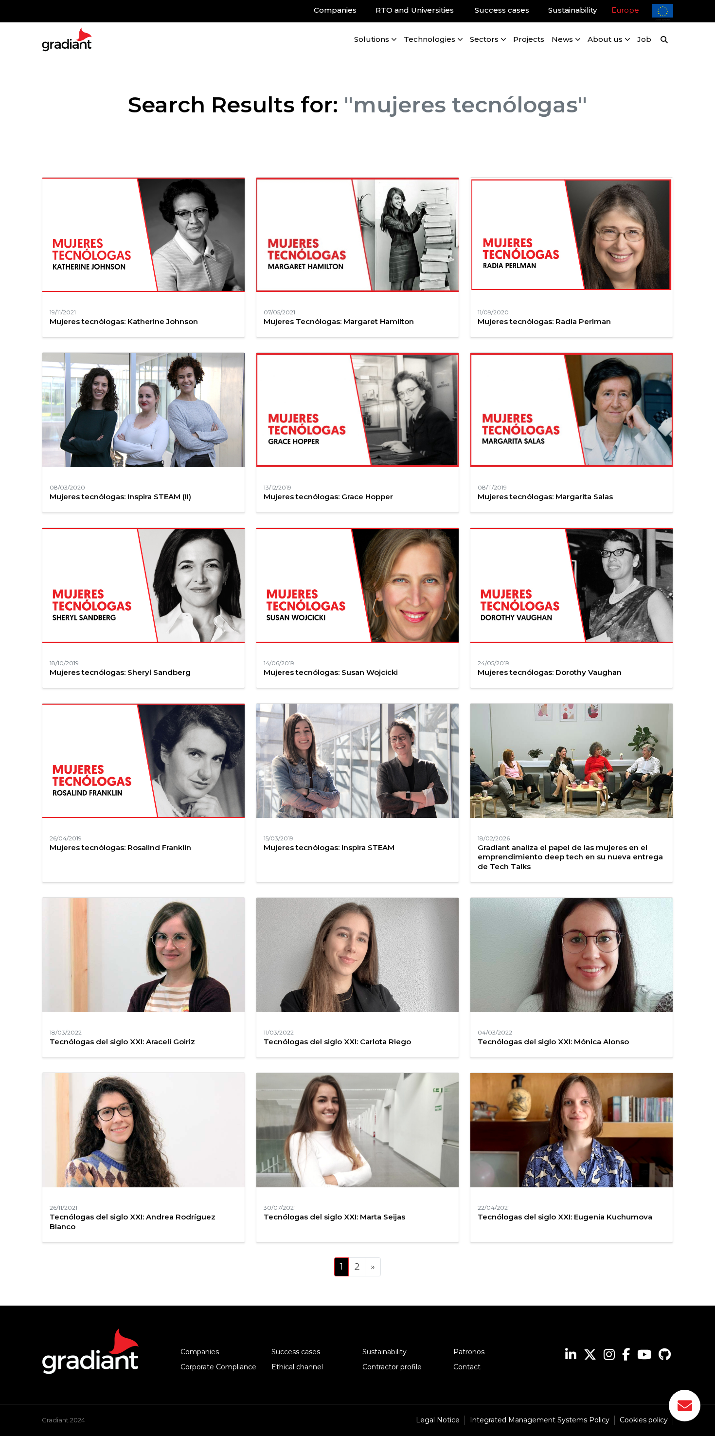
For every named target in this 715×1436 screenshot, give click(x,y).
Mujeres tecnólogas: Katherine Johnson (124, 321)
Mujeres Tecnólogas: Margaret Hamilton (339, 321)
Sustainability (384, 1351)
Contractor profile (392, 1367)
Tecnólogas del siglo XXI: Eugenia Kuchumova (565, 1216)
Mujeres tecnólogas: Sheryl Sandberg (120, 672)
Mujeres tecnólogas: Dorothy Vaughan (550, 672)
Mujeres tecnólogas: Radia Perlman (544, 321)
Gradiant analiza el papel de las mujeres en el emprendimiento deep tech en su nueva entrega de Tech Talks (570, 857)
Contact (467, 1367)
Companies (199, 1351)
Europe (625, 10)
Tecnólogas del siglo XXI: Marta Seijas (334, 1216)
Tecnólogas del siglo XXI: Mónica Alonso (553, 1041)
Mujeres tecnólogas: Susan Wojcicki (331, 672)
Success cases (295, 1351)
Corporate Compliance (218, 1367)
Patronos (468, 1351)
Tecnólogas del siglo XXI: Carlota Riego (337, 1041)
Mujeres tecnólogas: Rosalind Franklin (120, 847)
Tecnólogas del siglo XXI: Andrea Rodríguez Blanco (132, 1221)
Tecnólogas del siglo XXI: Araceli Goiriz (122, 1041)
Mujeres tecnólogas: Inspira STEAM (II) (120, 496)
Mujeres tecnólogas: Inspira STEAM (329, 847)
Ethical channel (297, 1367)
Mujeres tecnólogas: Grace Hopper (328, 496)
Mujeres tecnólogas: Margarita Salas (545, 496)
